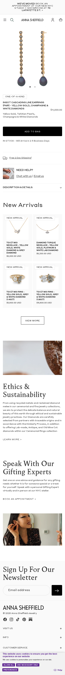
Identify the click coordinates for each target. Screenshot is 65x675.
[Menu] (5, 20)
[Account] (53, 20)
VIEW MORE (32, 321)
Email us (39, 176)
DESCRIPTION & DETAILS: (18, 187)
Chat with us (24, 176)
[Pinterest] (24, 619)
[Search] (12, 20)
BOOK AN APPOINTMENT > (19, 499)
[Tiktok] (18, 619)
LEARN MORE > (12, 440)
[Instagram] (11, 619)
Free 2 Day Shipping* (20, 158)
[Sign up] (57, 590)
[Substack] (30, 619)
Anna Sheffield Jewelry (24, 613)
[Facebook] (5, 619)
